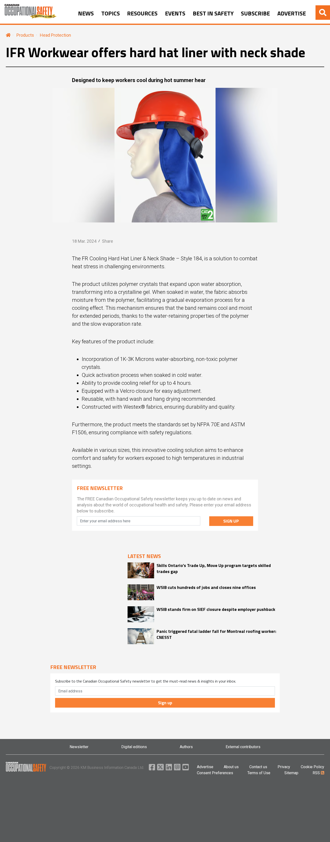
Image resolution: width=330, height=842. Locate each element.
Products (25, 35)
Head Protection (55, 35)
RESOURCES (142, 13)
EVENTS (175, 13)
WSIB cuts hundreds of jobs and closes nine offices (206, 587)
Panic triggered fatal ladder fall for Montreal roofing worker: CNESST (216, 634)
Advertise (205, 767)
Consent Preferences (215, 773)
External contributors (243, 747)
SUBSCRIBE (255, 13)
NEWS (86, 13)
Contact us (258, 767)
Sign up (165, 702)
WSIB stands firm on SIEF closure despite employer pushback (216, 609)
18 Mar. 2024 (84, 241)
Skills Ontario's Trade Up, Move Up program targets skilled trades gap (214, 568)
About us (231, 767)
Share (107, 241)
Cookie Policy (312, 767)
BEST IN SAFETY (213, 13)
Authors (186, 747)
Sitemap (291, 773)
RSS (317, 773)
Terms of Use (258, 773)
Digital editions (134, 747)
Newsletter (79, 747)
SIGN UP (231, 521)
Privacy (284, 767)
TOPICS (110, 13)
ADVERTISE (291, 13)
